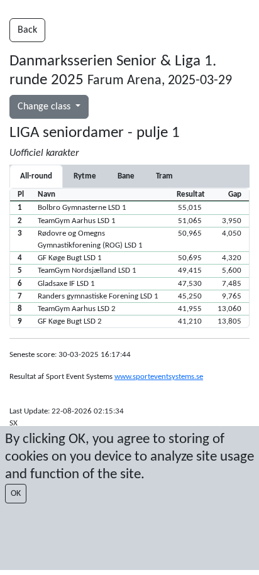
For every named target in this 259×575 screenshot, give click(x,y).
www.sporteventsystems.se (158, 377)
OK (16, 493)
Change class (45, 107)
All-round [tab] (36, 176)
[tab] (85, 176)
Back (27, 30)
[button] (129, 207)
